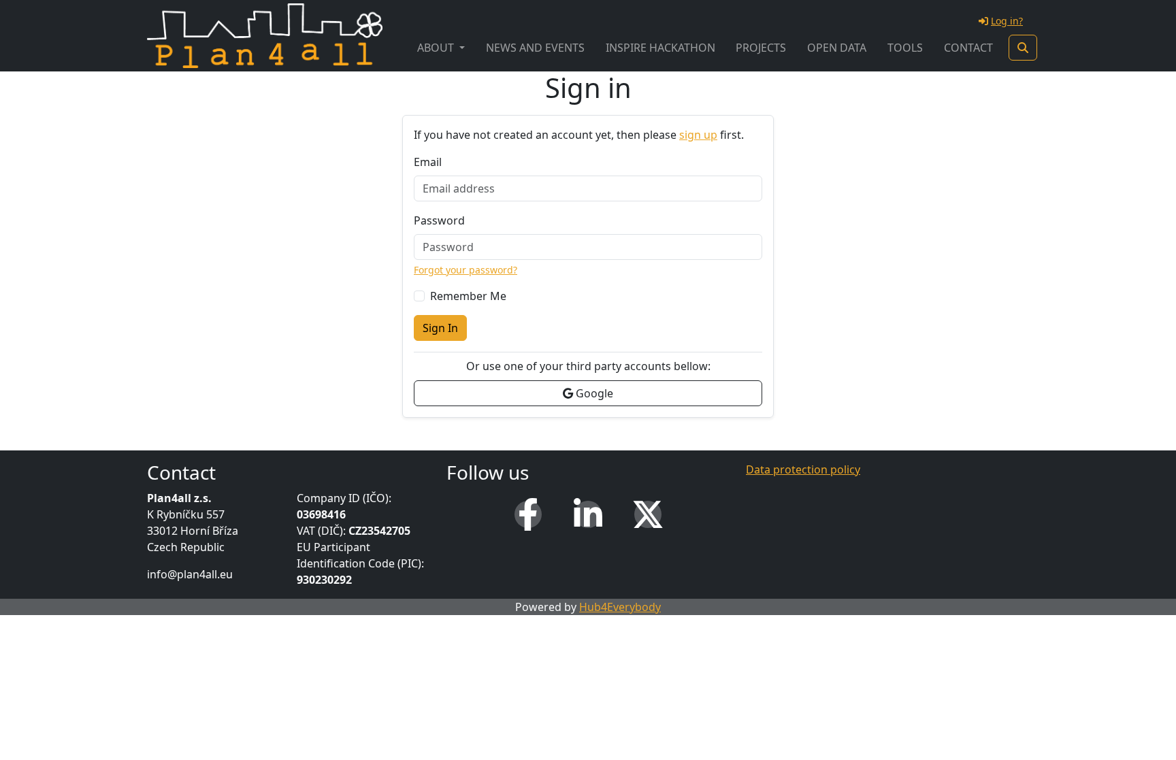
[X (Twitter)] (648, 514)
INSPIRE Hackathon (660, 47)
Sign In (440, 327)
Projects (761, 47)
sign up (698, 134)
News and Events (535, 47)
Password (439, 220)
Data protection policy (803, 469)
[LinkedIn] (588, 514)
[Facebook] (528, 514)
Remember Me (468, 295)
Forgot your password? (465, 269)
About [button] (437, 47)
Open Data (836, 47)
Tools (905, 47)
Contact (968, 47)
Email (428, 161)
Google (593, 393)
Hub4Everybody (620, 606)
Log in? (1007, 20)
